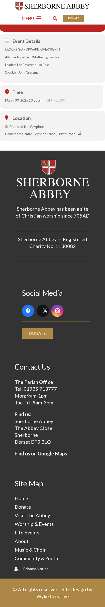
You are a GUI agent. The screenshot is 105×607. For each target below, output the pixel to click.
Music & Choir (30, 550)
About (22, 541)
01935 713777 (40, 389)
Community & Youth (36, 558)
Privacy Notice (35, 568)
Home (21, 498)
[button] (31, 18)
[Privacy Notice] (19, 569)
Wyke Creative (52, 596)
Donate (23, 507)
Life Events (27, 532)
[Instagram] (57, 311)
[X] (43, 311)
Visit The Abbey (32, 515)
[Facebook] (28, 311)
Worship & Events (34, 524)
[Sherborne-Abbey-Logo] (52, 6)
